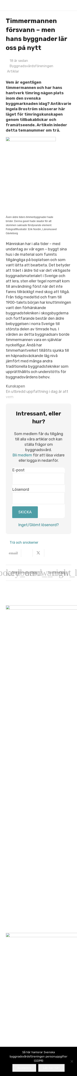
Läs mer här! (51, 1067)
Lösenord (20, 489)
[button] (69, 5)
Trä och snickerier (24, 542)
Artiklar (13, 71)
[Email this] (13, 553)
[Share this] (27, 553)
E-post (18, 470)
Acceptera (24, 1067)
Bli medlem (22, 455)
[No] (72, 1061)
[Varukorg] (60, 5)
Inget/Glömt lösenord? (38, 525)
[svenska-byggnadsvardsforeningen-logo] (13, 5)
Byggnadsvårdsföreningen (31, 66)
